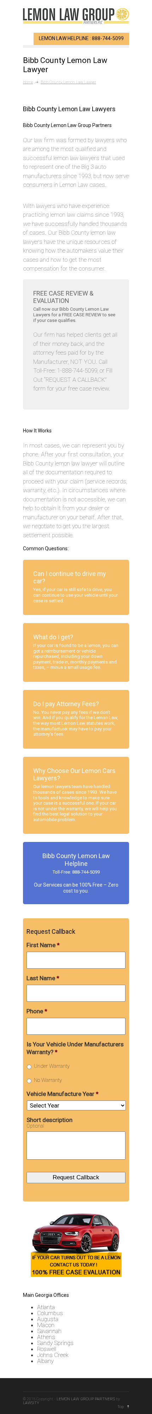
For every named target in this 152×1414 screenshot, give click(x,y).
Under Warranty (52, 1066)
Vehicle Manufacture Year (63, 1093)
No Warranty (48, 1080)
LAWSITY (31, 1403)
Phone (37, 1011)
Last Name (43, 978)
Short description (49, 1119)
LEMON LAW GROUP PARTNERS (86, 1399)
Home (28, 82)
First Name (43, 945)
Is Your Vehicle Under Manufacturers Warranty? (75, 1048)
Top (120, 1407)
